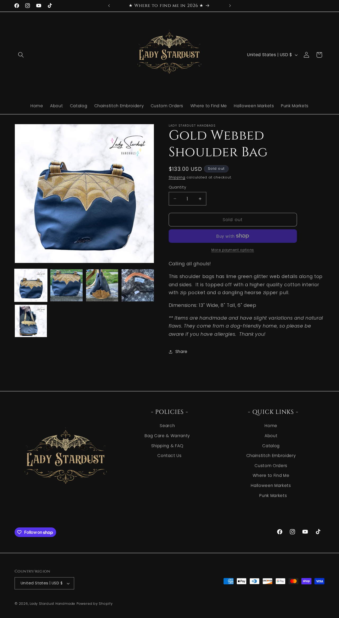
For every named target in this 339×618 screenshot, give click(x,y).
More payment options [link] (232, 249)
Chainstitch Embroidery (271, 455)
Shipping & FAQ (167, 446)
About (271, 435)
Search (167, 425)
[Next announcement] (230, 5)
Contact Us (169, 455)
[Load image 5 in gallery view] (31, 320)
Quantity (177, 187)
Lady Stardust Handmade (52, 603)
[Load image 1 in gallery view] (31, 285)
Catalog (271, 446)
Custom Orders (271, 465)
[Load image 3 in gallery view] (102, 285)
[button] (21, 54)
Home (271, 425)
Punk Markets (273, 495)
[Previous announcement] (109, 5)
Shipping (177, 177)
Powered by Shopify (95, 603)
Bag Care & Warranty (167, 435)
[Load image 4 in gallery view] (137, 285)
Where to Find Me (271, 475)
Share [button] (181, 351)
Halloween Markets (271, 485)
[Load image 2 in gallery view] (66, 285)
